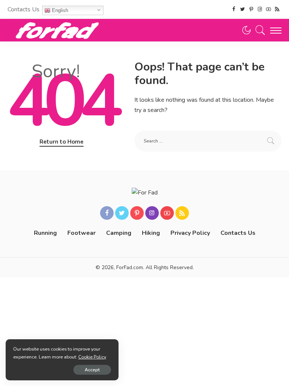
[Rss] (277, 9)
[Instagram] (260, 9)
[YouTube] (268, 9)
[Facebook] (234, 9)
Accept (92, 370)
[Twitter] (242, 9)
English (59, 10)
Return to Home (62, 142)
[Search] (258, 30)
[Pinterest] (251, 9)
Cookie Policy (92, 357)
